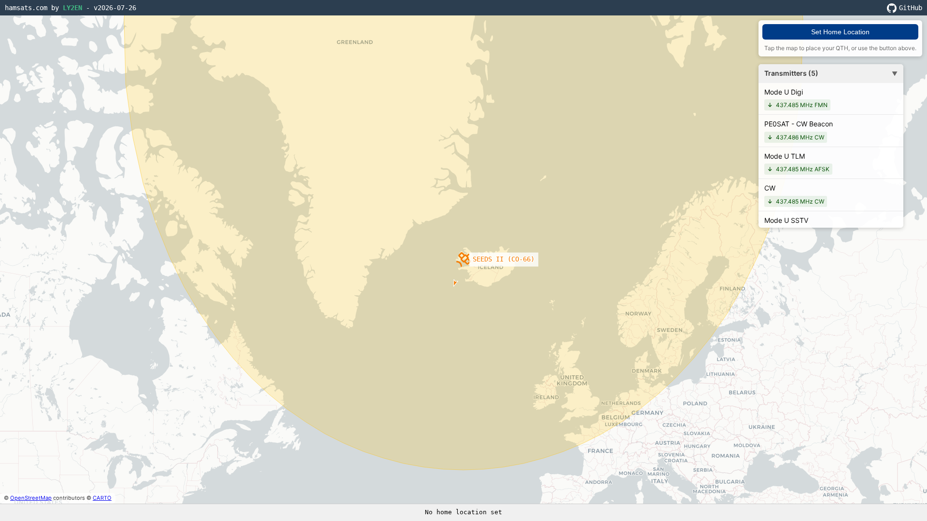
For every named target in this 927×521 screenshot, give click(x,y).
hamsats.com (26, 8)
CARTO (102, 497)
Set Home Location (840, 32)
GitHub (910, 8)
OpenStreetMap (31, 497)
